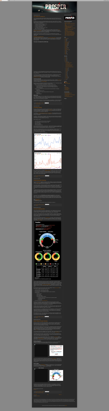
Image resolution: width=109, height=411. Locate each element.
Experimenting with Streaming (40, 180)
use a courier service (44, 300)
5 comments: (42, 391)
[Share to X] (47, 175)
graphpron (37, 392)
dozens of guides (57, 287)
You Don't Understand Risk (39, 208)
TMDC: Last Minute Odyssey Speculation (69, 34)
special (66, 51)
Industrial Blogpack (67, 88)
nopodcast (37, 205)
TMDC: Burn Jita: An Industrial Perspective (70, 33)
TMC (65, 52)
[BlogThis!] (46, 175)
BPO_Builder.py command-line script (38, 36)
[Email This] (45, 175)
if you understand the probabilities (46, 284)
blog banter (66, 38)
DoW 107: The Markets (67, 22)
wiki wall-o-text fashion (41, 338)
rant (65, 50)
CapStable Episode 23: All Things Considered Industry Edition (69, 26)
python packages (67, 49)
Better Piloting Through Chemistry (41, 321)
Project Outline (66, 87)
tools (40, 392)
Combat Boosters (47, 217)
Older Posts (60, 394)
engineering (66, 42)
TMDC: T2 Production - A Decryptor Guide (70, 32)
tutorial (42, 392)
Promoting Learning (38, 107)
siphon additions (54, 358)
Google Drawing (43, 364)
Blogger (66, 405)
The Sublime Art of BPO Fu (39, 16)
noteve (66, 46)
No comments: (42, 175)
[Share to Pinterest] (48, 175)
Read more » (35, 389)
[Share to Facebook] (47, 175)
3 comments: (42, 316)
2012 (65, 79)
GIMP (45, 365)
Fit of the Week (56, 336)
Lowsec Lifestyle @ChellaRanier (69, 96)
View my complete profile (67, 83)
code (65, 39)
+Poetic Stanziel (38, 182)
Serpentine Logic (67, 95)
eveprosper (66, 43)
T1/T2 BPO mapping (43, 81)
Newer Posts (35, 394)
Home (48, 394)
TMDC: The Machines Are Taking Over (69, 35)
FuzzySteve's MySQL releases (52, 37)
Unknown (66, 82)
